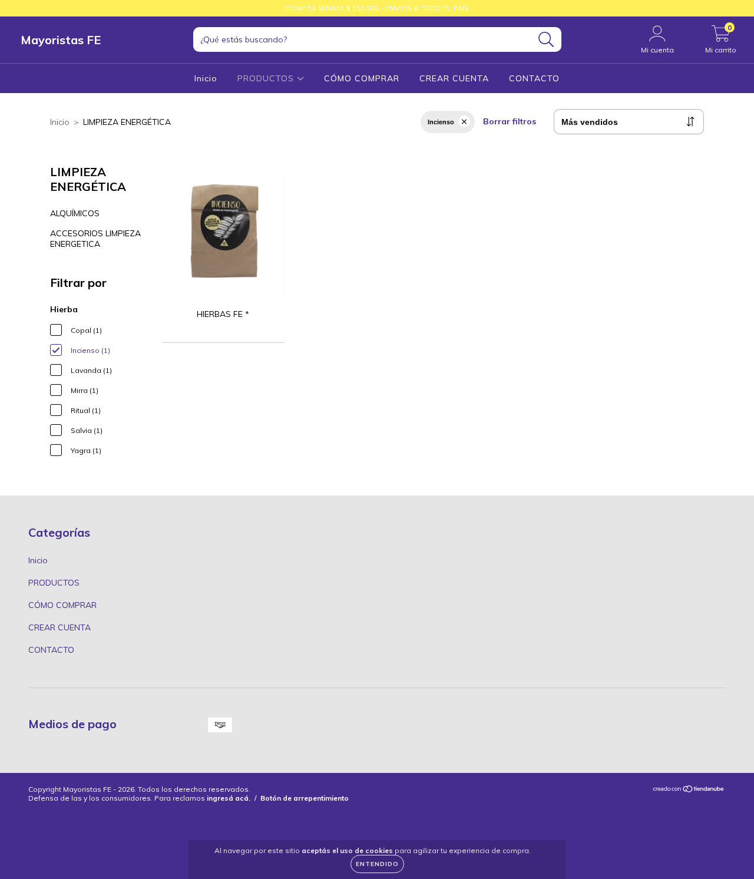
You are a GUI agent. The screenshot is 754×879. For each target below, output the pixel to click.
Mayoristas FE (61, 39)
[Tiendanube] (689, 790)
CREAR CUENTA (454, 78)
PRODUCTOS (267, 78)
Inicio (205, 78)
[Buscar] (546, 40)
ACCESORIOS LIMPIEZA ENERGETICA (95, 238)
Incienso (441, 121)
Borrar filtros (509, 121)
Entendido (377, 864)
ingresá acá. (228, 798)
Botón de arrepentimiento (304, 798)
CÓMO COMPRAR (361, 78)
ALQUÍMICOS (75, 213)
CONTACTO (534, 78)
